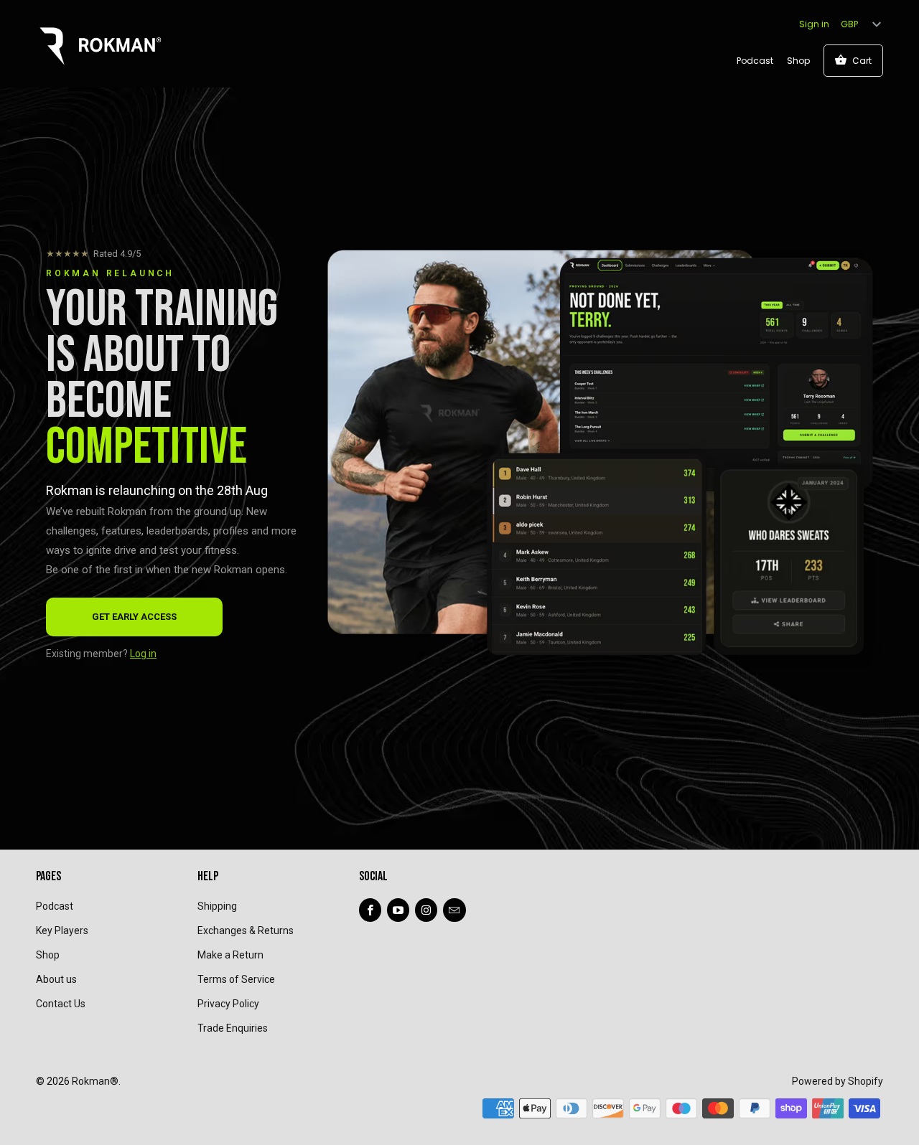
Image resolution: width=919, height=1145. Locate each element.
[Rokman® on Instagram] (426, 910)
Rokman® (95, 1081)
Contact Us (60, 1003)
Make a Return (230, 955)
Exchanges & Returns (245, 930)
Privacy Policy (228, 1003)
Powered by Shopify (837, 1081)
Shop (798, 61)
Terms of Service (236, 979)
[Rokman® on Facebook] (370, 910)
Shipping (217, 906)
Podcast (755, 61)
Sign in (814, 24)
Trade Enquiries (232, 1028)
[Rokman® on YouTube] (398, 910)
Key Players (62, 930)
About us (56, 979)
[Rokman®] (100, 43)
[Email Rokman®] (454, 910)
